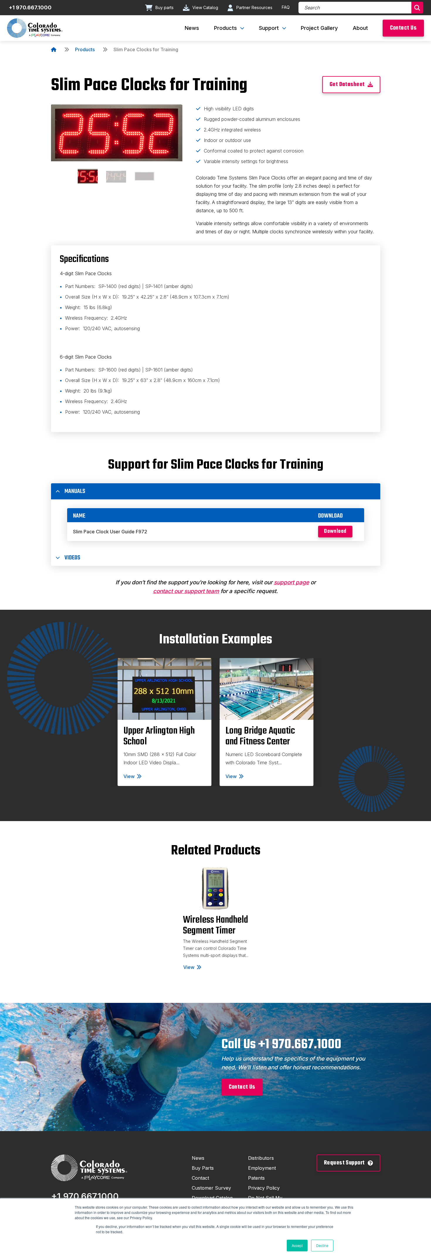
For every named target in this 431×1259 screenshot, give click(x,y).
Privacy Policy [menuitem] (264, 1188)
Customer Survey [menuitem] (211, 1188)
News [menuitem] (192, 28)
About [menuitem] (360, 28)
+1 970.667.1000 (30, 7)
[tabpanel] (164, 722)
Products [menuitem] (225, 28)
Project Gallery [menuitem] (319, 28)
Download (335, 531)
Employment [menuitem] (262, 1168)
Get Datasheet (347, 84)
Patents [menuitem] (256, 1178)
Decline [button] (322, 1245)
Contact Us (242, 1087)
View (129, 776)
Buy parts (164, 7)
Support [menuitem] (269, 28)
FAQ (286, 7)
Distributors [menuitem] (261, 1158)
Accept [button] (297, 1245)
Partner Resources (254, 7)
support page (291, 582)
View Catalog (205, 7)
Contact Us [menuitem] (403, 27)
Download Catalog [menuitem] (212, 1198)
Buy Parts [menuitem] (203, 1168)
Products (85, 49)
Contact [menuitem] (200, 1178)
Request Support (344, 1162)
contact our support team (186, 591)
